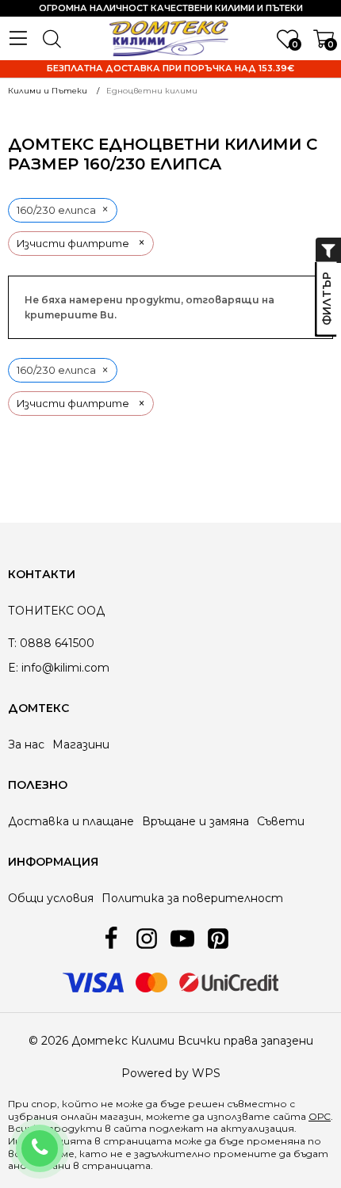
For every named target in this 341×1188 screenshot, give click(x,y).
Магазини (80, 744)
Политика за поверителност (192, 898)
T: (12, 643)
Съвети (281, 821)
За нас (26, 744)
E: (13, 668)
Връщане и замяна (195, 821)
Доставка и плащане (71, 821)
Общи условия (51, 898)
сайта (130, 1128)
